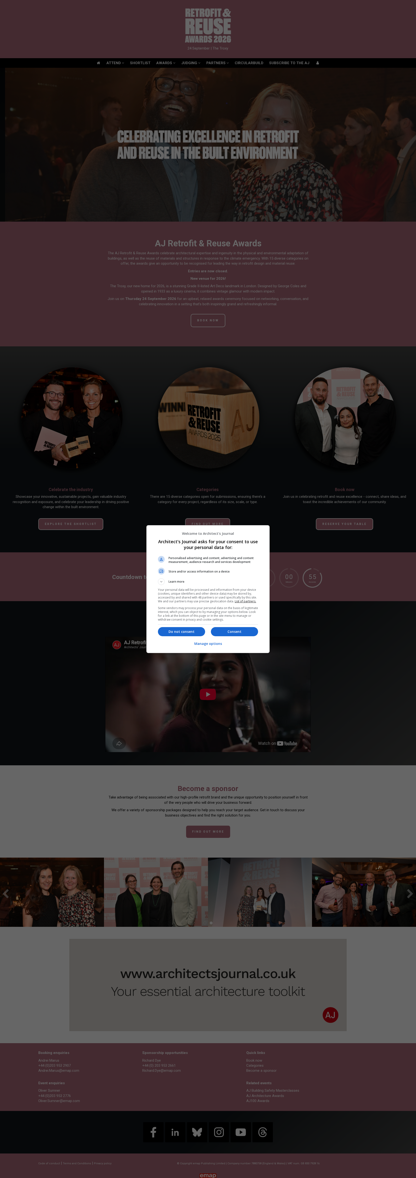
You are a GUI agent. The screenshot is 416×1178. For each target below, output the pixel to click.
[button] (208, 581)
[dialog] (208, 589)
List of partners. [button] (245, 601)
